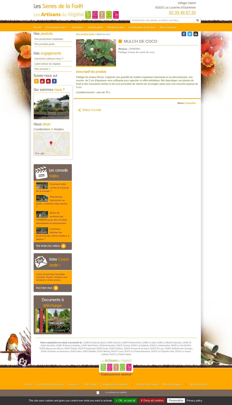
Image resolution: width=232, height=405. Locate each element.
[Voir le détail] (42, 185)
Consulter (187, 103)
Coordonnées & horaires (114, 384)
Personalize (176, 400)
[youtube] (43, 81)
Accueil (37, 27)
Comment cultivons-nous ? (48, 58)
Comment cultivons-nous (51, 384)
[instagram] (37, 81)
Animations (77, 27)
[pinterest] (48, 81)
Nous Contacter (168, 27)
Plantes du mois (115, 27)
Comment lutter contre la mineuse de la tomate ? (52, 187)
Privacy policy (194, 400)
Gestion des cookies (147, 384)
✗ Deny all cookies (152, 400)
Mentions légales (172, 384)
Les (58, 6)
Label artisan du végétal (47, 63)
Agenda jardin (95, 27)
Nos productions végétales (48, 39)
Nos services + (42, 68)
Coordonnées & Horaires (142, 27)
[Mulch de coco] (96, 53)
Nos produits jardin (44, 44)
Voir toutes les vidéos (48, 246)
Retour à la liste (92, 110)
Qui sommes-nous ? (56, 27)
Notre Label (90, 384)
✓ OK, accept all (125, 400)
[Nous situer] (51, 144)
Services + (74, 384)
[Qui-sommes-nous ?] (51, 106)
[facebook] (54, 81)
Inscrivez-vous (44, 288)
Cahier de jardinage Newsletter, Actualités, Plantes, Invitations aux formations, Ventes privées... (51, 277)
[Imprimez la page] (195, 34)
